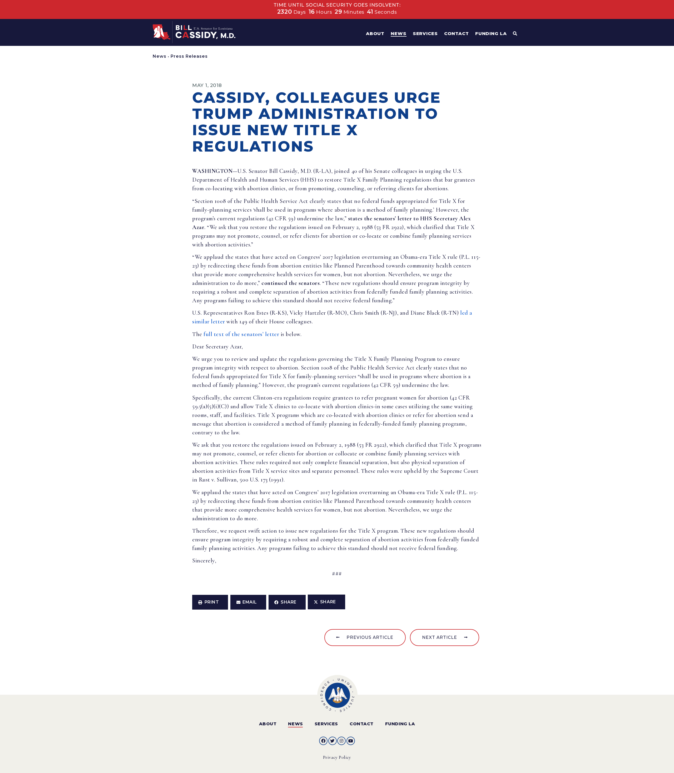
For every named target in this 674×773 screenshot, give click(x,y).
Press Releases (189, 56)
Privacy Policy (337, 757)
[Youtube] (350, 741)
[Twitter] (332, 741)
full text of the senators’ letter (241, 334)
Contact (362, 723)
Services (326, 723)
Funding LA (400, 723)
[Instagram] (341, 741)
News (159, 56)
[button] (210, 602)
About (268, 723)
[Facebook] (323, 741)
